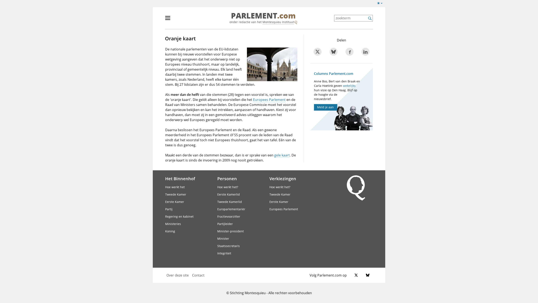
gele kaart (282, 155)
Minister (223, 239)
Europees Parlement (269, 99)
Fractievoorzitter (228, 216)
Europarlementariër (231, 209)
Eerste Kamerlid (228, 194)
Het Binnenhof (180, 178)
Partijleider (225, 224)
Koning (170, 231)
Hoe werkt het (175, 187)
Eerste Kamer (174, 202)
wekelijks (349, 86)
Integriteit (224, 253)
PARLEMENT (263, 16)
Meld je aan (325, 107)
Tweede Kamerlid (229, 202)
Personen (227, 178)
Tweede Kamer (175, 194)
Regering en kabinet (179, 216)
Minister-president (230, 231)
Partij (169, 209)
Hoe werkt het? (227, 187)
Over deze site (177, 275)
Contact (198, 275)
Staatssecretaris (228, 246)
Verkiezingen (282, 178)
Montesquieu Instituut (278, 22)
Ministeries (173, 224)
